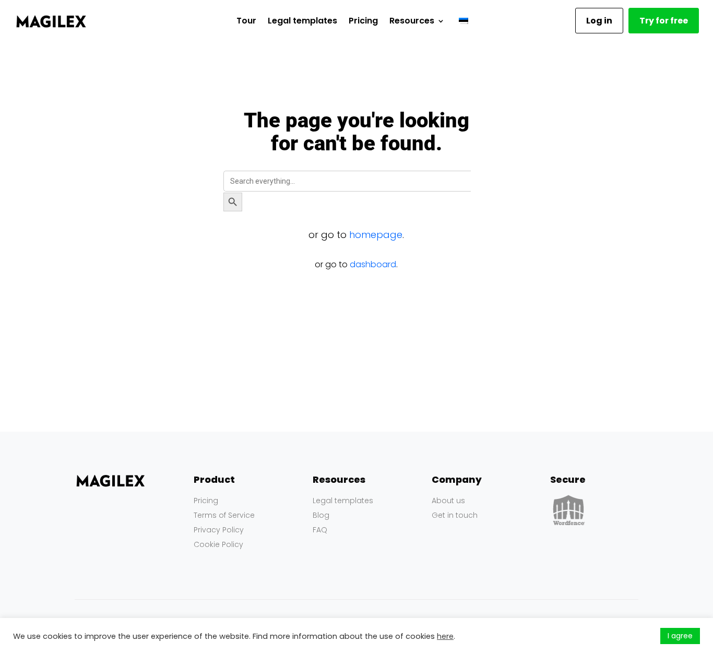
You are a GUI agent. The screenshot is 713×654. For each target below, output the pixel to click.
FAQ (320, 530)
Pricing (363, 21)
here (445, 636)
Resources (411, 21)
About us (448, 500)
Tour (246, 21)
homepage (375, 234)
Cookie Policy (218, 544)
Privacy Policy (219, 530)
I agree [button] (680, 636)
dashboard (373, 264)
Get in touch (455, 515)
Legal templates (302, 21)
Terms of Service (224, 515)
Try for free (663, 21)
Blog (321, 515)
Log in (599, 21)
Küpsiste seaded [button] (623, 636)
